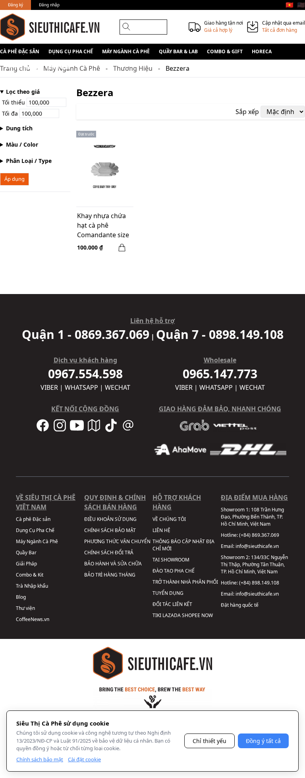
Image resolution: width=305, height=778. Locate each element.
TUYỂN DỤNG (167, 593)
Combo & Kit (29, 574)
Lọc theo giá (23, 91)
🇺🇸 (301, 4)
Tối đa (10, 113)
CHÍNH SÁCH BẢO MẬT (110, 530)
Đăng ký (15, 5)
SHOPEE (191, 615)
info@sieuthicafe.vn (257, 546)
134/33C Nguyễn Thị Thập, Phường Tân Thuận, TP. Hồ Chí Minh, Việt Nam (254, 564)
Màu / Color (22, 144)
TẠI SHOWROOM (170, 559)
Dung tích (19, 128)
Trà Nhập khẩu (32, 586)
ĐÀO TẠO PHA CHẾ (173, 570)
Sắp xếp (247, 111)
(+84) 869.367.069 (259, 535)
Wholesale (22, 67)
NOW (207, 615)
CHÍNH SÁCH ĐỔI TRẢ (108, 552)
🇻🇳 (289, 4)
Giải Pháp (26, 563)
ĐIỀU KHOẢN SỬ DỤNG (110, 519)
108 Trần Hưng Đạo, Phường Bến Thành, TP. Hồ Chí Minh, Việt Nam (252, 516)
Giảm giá (57, 67)
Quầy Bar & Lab (178, 51)
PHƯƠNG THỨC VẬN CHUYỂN (117, 541)
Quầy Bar (26, 552)
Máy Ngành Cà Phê (126, 51)
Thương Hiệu (132, 68)
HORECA (262, 51)
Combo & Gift (225, 51)
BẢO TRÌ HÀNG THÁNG (109, 574)
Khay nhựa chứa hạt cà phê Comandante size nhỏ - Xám (103, 226)
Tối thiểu (14, 102)
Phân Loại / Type (29, 161)
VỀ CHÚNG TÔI (169, 519)
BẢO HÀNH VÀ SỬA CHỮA (113, 563)
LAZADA (171, 615)
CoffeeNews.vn (32, 619)
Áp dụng (14, 178)
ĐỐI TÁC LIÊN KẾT (172, 604)
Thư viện (25, 608)
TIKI (156, 615)
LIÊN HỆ (161, 530)
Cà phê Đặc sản (19, 51)
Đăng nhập (49, 5)
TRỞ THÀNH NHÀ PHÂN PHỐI (185, 582)
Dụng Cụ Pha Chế (70, 51)
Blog (21, 597)
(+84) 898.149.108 (259, 582)
